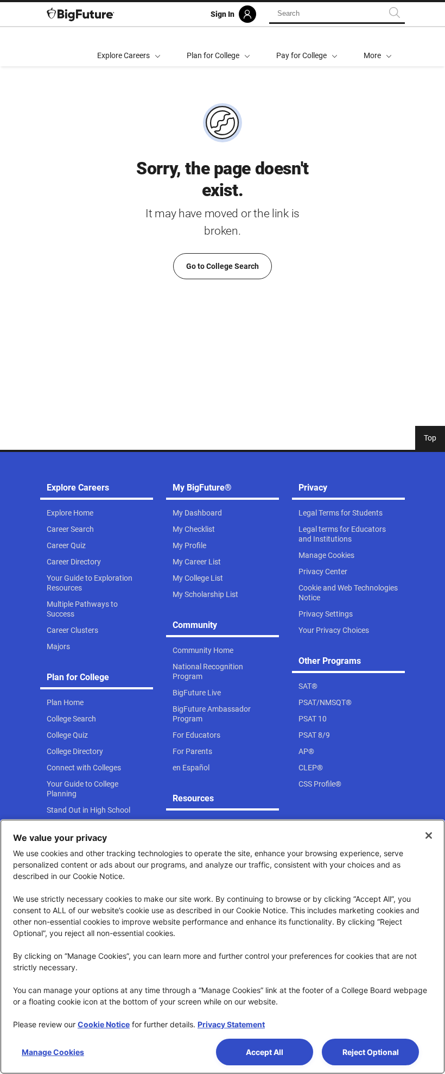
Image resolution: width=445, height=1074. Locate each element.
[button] (378, 46)
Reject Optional (370, 1052)
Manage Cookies (53, 1052)
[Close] (429, 835)
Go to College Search (222, 266)
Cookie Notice (104, 1024)
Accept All (264, 1052)
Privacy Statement (231, 1024)
